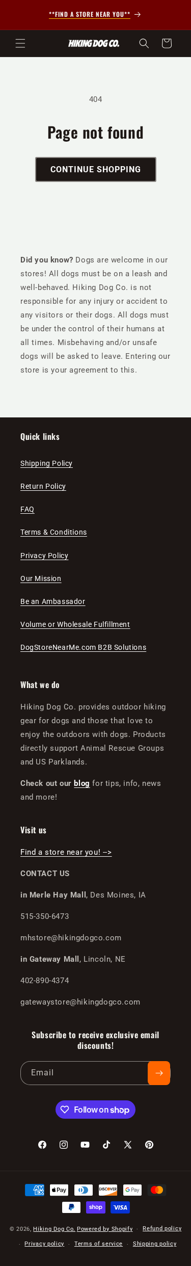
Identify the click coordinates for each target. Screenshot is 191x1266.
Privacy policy (44, 1244)
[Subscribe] (159, 1073)
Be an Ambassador (53, 601)
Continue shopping (95, 169)
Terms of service (98, 1244)
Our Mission (41, 578)
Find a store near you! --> (66, 852)
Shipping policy (155, 1244)
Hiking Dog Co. (54, 1229)
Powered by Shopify (105, 1229)
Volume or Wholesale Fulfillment (75, 624)
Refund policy (162, 1228)
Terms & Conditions (53, 532)
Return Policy (43, 486)
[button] (20, 43)
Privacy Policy (44, 555)
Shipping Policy (46, 463)
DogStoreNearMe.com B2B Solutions (83, 647)
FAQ (27, 509)
